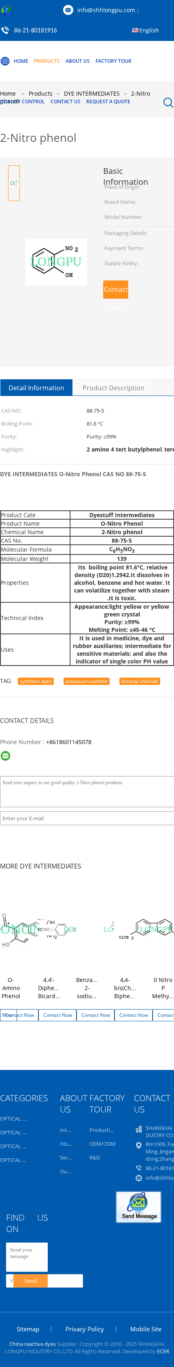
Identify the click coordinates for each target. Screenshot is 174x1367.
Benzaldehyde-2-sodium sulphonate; (96, 992)
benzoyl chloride (139, 681)
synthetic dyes (36, 681)
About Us (78, 61)
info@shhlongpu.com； (109, 10)
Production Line (108, 1130)
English (149, 30)
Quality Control (22, 101)
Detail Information (36, 387)
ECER (163, 1351)
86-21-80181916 (35, 31)
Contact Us (66, 101)
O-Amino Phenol (11, 988)
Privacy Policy (85, 1329)
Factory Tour (113, 61)
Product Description (113, 387)
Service (68, 1157)
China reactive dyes (32, 1344)
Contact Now (116, 292)
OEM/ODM (102, 1143)
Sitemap (28, 1329)
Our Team (72, 1171)
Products (47, 61)
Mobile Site (145, 1329)
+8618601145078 (68, 742)
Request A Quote (108, 101)
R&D (94, 1157)
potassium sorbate (87, 681)
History (69, 1143)
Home (21, 61)
